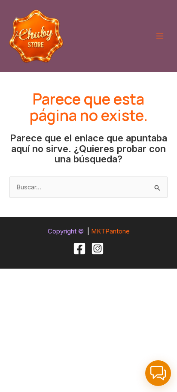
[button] (158, 373)
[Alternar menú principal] (159, 36)
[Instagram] (97, 248)
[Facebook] (79, 248)
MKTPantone (110, 231)
